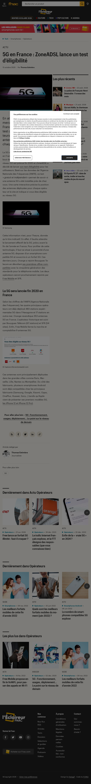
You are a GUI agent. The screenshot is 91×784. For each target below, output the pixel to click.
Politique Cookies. (24, 138)
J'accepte (69, 157)
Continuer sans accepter (71, 114)
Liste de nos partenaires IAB (23, 151)
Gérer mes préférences (23, 157)
